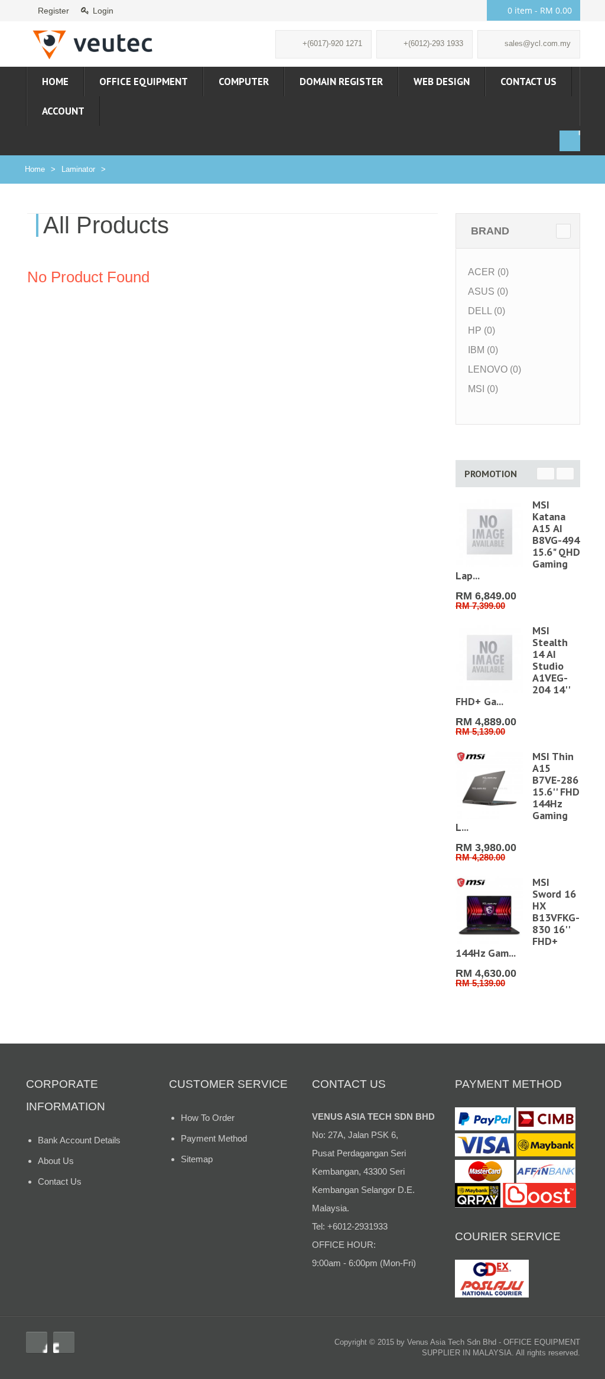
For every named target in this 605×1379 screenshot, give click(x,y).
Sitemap (197, 1159)
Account (63, 111)
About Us (56, 1161)
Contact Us (528, 81)
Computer (244, 81)
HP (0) (481, 330)
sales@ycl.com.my (538, 43)
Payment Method (214, 1138)
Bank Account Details (79, 1140)
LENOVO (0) (494, 369)
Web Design (442, 81)
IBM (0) (483, 350)
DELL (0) (486, 311)
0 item (540, 10)
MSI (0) (483, 389)
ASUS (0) (488, 291)
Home (55, 81)
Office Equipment (143, 81)
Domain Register (341, 81)
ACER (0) (488, 272)
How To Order (208, 1118)
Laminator (78, 169)
